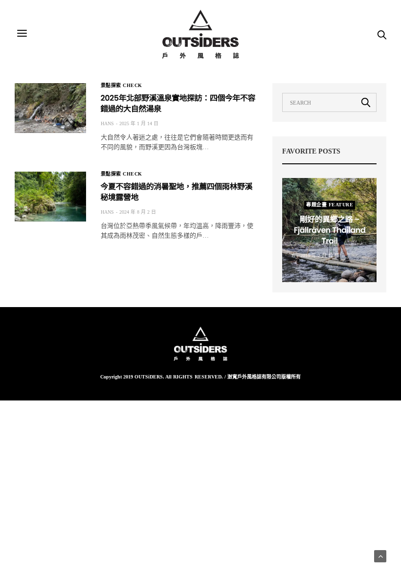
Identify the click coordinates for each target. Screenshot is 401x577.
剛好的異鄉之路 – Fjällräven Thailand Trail (329, 230)
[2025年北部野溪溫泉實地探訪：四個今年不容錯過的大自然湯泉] (50, 108)
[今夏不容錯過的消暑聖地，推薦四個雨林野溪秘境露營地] (50, 197)
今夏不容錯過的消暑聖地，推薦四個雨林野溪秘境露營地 (176, 192)
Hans (107, 123)
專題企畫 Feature (329, 204)
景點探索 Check (121, 85)
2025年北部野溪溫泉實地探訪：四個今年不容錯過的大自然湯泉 (178, 103)
